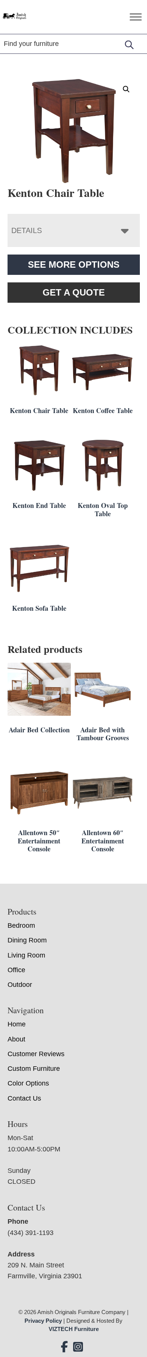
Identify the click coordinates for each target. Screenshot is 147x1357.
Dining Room (27, 940)
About (16, 1039)
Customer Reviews (36, 1054)
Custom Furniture (34, 1069)
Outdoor (20, 984)
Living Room (26, 955)
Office (16, 970)
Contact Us (24, 1098)
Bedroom (21, 925)
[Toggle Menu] (136, 16)
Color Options (28, 1083)
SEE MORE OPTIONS (73, 264)
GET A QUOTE (74, 292)
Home (17, 1024)
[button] (126, 89)
